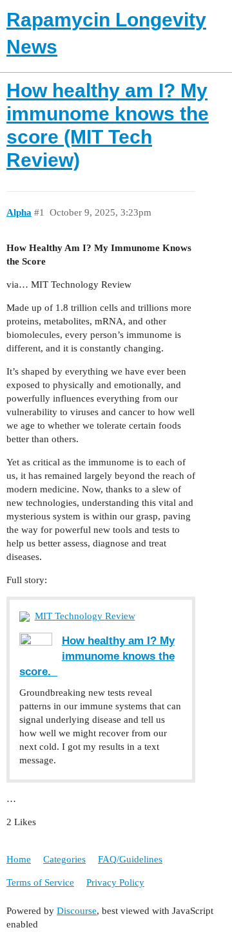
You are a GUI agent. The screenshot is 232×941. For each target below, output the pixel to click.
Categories (64, 859)
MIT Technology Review (85, 616)
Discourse (77, 911)
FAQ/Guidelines (130, 859)
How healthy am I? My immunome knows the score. (97, 656)
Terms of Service (40, 882)
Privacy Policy (115, 882)
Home (18, 859)
